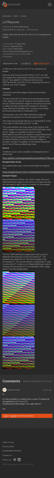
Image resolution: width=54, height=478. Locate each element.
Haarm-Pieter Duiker (21, 27)
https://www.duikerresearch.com (21, 51)
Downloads (7, 16)
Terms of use (8, 442)
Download (43, 64)
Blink (15, 16)
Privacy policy (8, 446)
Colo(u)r (23, 16)
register (13, 416)
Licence (26, 64)
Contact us (7, 455)
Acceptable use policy (12, 451)
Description (10, 64)
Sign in (6, 416)
